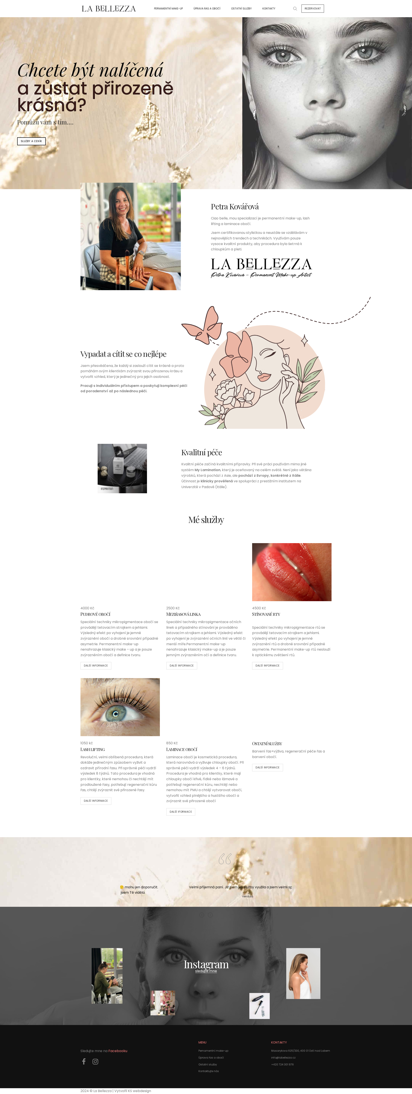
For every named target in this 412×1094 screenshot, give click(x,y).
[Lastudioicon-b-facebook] (83, 1061)
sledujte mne (206, 970)
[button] (312, 9)
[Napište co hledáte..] (295, 8)
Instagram (206, 964)
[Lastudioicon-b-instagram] (95, 1061)
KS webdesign (139, 1090)
